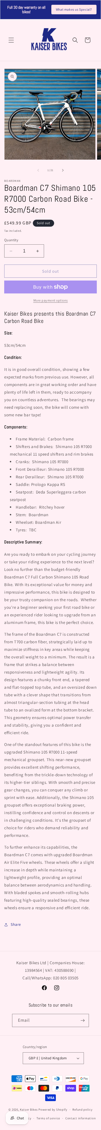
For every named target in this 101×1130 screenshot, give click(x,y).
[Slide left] (38, 170)
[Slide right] (63, 170)
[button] (11, 40)
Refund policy (82, 1109)
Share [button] (16, 924)
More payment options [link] (50, 300)
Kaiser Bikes (29, 1109)
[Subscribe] (82, 1020)
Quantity (11, 240)
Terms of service (48, 1118)
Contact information (80, 1118)
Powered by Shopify (52, 1109)
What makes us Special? (74, 9)
